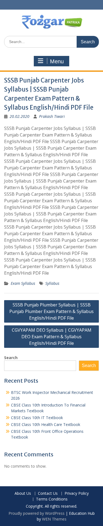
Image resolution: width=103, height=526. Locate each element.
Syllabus (52, 283)
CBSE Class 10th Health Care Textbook (45, 424)
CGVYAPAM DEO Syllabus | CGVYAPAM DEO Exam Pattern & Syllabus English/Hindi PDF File (51, 336)
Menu (57, 61)
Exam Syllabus (23, 283)
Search (11, 357)
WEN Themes (54, 519)
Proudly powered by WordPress (37, 513)
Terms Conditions (52, 499)
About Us (23, 493)
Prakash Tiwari (52, 116)
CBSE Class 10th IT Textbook (37, 417)
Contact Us (48, 493)
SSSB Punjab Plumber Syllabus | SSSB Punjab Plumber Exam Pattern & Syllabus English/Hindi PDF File (51, 311)
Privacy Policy (77, 493)
